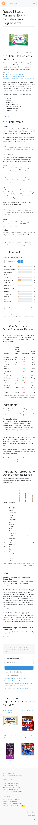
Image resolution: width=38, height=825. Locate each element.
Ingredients (21, 76)
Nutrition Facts (7, 74)
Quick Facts (22, 78)
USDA (7, 116)
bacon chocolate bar (11, 675)
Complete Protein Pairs (12, 791)
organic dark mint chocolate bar (15, 678)
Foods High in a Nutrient (10, 785)
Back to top (31, 819)
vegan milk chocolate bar (13, 681)
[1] (9, 307)
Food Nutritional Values (10, 783)
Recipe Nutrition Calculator (11, 799)
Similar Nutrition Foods (10, 789)
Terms (29, 815)
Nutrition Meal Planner (10, 801)
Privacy (33, 815)
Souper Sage (12, 3)
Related (30, 78)
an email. (26, 321)
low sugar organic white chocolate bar (18, 688)
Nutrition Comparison (10, 76)
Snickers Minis (27, 710)
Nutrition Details (18, 74)
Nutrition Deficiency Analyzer (12, 804)
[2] (31, 307)
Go (19, 668)
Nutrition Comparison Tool (11, 787)
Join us (5, 775)
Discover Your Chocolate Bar (13, 806)
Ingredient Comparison (10, 78)
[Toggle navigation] (34, 3)
